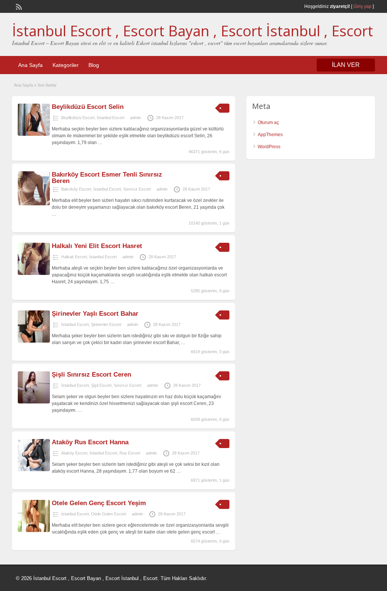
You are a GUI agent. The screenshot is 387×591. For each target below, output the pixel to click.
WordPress (269, 146)
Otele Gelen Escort (108, 514)
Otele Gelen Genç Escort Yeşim (99, 503)
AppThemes (270, 134)
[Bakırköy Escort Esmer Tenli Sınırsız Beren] (34, 203)
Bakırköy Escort (76, 189)
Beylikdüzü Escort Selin (88, 106)
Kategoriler (66, 65)
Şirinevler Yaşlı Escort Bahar (95, 313)
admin (135, 117)
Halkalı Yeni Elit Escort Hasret (97, 246)
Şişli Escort (101, 385)
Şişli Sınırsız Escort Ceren (91, 374)
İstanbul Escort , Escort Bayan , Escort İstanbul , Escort (192, 30)
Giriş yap (362, 6)
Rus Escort (129, 453)
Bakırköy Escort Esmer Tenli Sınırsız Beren (107, 178)
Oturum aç (268, 122)
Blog (93, 65)
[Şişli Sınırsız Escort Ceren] (34, 402)
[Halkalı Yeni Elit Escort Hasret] (34, 273)
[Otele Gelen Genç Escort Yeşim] (34, 530)
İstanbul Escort (110, 117)
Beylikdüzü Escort (77, 117)
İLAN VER (346, 65)
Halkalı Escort (74, 256)
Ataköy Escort (74, 453)
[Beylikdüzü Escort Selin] (34, 134)
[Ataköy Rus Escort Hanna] (34, 469)
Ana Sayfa (30, 65)
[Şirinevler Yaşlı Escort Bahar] (34, 341)
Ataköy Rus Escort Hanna (90, 442)
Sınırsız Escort (137, 189)
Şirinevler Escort (106, 324)
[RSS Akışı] (18, 6)
